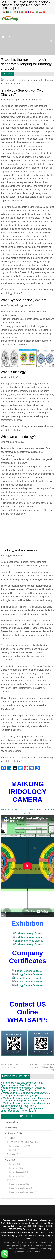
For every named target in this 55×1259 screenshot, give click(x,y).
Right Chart (27, 1245)
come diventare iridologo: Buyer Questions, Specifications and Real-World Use (23, 1089)
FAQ (9, 1180)
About (14, 1242)
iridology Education (15, 1172)
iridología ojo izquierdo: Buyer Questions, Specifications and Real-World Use (22, 1109)
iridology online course (16, 1146)
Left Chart (38, 1245)
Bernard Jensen (24, 1252)
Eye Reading (11, 1127)
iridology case (12, 1168)
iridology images (13, 1176)
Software (33, 1242)
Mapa (48, 1245)
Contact (36, 1252)
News (7, 1160)
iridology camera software (17, 1188)
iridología (11, 1150)
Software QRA (11, 1133)
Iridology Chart (12, 1245)
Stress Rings (46, 1249)
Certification (33, 1249)
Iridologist (20, 1249)
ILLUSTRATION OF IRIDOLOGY (20, 1142)
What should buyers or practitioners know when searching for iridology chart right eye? (25, 1094)
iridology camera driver (16, 1184)
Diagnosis (9, 1249)
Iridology (44, 1242)
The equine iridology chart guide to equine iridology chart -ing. (42, 1067)
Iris (51, 1242)
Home (6, 1242)
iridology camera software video (20, 1192)
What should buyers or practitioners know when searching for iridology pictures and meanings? (25, 1099)
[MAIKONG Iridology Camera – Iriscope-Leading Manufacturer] (10, 20)
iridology (9, 1122)
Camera (23, 1242)
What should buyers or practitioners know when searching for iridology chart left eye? (25, 1104)
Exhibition (11, 1154)
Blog (52, 41)
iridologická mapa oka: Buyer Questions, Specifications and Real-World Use (22, 1084)
